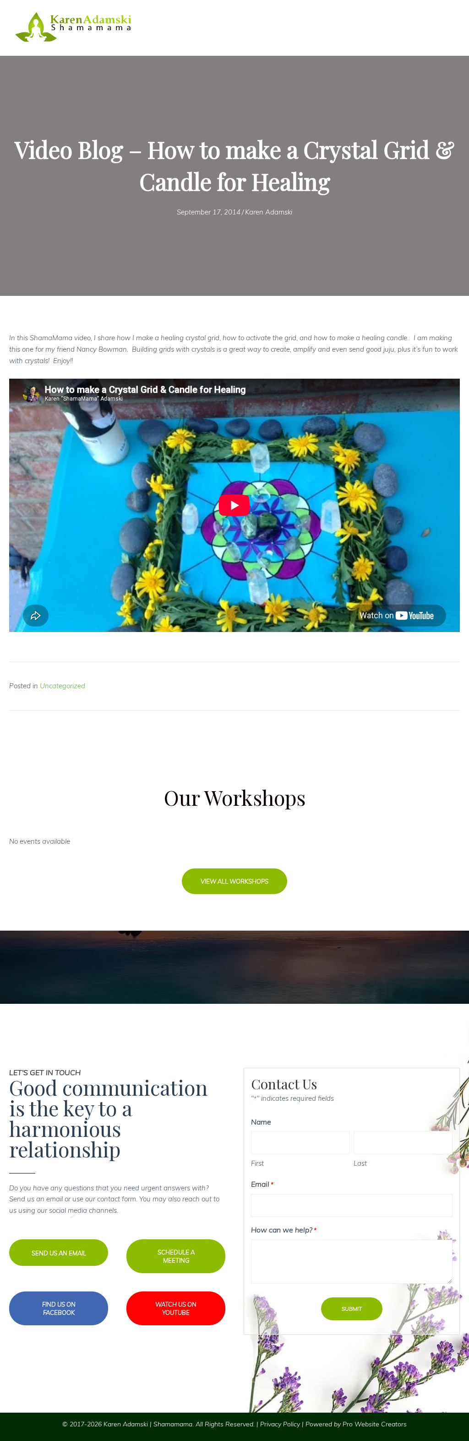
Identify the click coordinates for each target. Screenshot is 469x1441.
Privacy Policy (280, 1424)
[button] (234, 881)
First (257, 1163)
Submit (352, 1308)
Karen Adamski (268, 212)
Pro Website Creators (375, 1424)
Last (360, 1163)
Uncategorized (62, 685)
